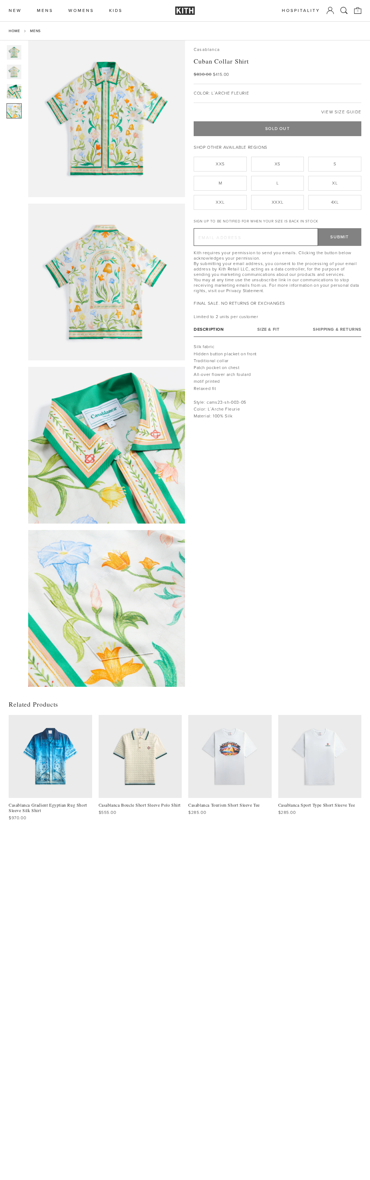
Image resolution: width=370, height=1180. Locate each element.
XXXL (277, 202)
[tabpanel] (277, 381)
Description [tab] (209, 329)
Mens (35, 31)
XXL (220, 202)
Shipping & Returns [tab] (337, 329)
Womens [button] (81, 10)
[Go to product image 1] (14, 52)
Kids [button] (115, 10)
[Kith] (185, 10)
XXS (220, 164)
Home (14, 31)
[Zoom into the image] (106, 118)
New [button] (15, 10)
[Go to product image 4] (14, 110)
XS (277, 164)
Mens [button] (45, 10)
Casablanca (207, 49)
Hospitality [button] (301, 10)
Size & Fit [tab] (268, 329)
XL (334, 183)
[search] (344, 10)
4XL (335, 202)
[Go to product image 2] (14, 71)
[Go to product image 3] (14, 91)
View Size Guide (341, 112)
